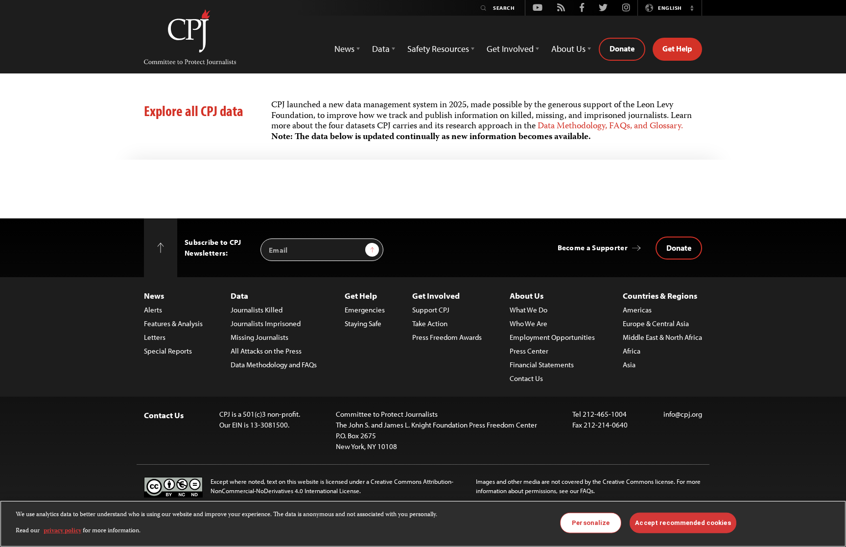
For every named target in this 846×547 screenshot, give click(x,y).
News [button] (344, 48)
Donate (622, 48)
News (154, 295)
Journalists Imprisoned (266, 323)
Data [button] (381, 48)
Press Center (529, 351)
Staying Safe (363, 323)
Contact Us (526, 378)
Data (239, 295)
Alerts (153, 309)
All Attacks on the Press (266, 351)
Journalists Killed (256, 309)
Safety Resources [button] (438, 48)
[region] (423, 523)
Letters (154, 337)
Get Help (677, 48)
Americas (637, 309)
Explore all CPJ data (193, 110)
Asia (629, 364)
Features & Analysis (173, 323)
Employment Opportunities (552, 337)
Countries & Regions (660, 295)
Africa (631, 351)
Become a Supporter (593, 247)
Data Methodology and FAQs (274, 364)
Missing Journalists (259, 337)
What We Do (528, 309)
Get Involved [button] (510, 48)
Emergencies (365, 309)
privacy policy (62, 530)
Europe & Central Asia (656, 323)
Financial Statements (542, 364)
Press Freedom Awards (447, 337)
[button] (692, 8)
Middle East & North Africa (662, 337)
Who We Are (528, 323)
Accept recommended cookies (682, 522)
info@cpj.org (682, 414)
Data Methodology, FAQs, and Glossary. (610, 126)
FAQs (586, 491)
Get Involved (436, 295)
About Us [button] (568, 48)
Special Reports (168, 351)
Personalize (591, 522)
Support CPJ (430, 309)
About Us (526, 295)
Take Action (429, 323)
